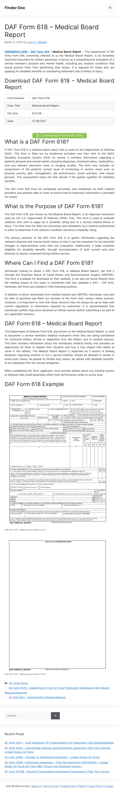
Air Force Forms (18, 683)
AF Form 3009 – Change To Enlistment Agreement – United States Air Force (52, 757)
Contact (109, 786)
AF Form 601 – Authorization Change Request (37, 697)
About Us (36, 786)
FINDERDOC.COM (16, 51)
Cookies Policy (68, 786)
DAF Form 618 (40, 51)
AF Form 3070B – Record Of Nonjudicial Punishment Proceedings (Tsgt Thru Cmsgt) (57, 771)
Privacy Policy (95, 786)
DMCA (81, 786)
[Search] (55, 716)
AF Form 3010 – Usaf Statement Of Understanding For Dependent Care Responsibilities (59, 742)
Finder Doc (15, 7)
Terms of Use (50, 786)
